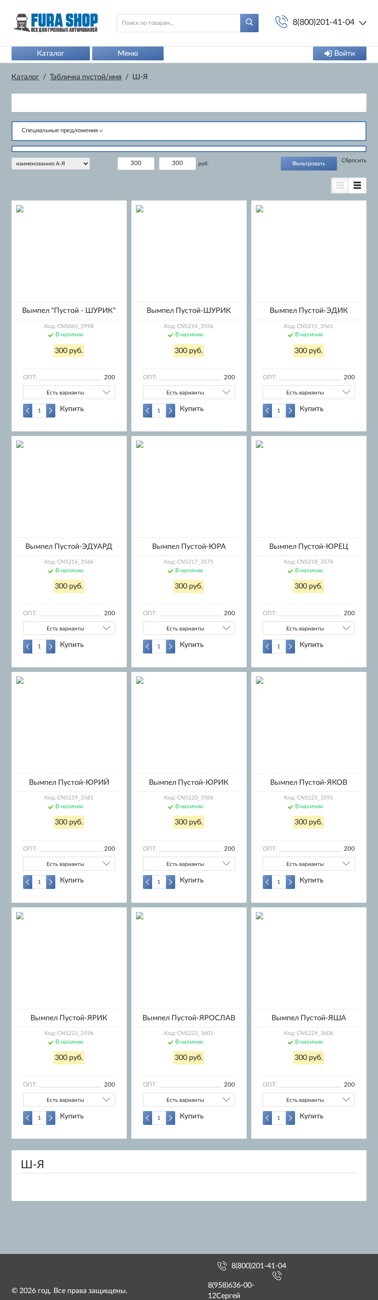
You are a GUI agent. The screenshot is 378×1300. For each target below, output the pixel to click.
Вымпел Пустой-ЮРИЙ (69, 782)
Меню (128, 53)
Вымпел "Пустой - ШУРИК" (69, 310)
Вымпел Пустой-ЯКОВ (308, 782)
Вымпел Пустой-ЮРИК (189, 782)
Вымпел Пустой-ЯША (309, 1018)
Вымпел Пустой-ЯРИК (68, 1018)
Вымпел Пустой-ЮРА (189, 546)
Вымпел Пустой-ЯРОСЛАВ (188, 1018)
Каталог (51, 53)
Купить (72, 408)
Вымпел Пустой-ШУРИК (189, 310)
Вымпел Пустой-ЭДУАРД (68, 546)
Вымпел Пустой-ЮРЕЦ (308, 546)
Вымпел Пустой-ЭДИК (309, 310)
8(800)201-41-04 (258, 1266)
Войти (344, 53)
